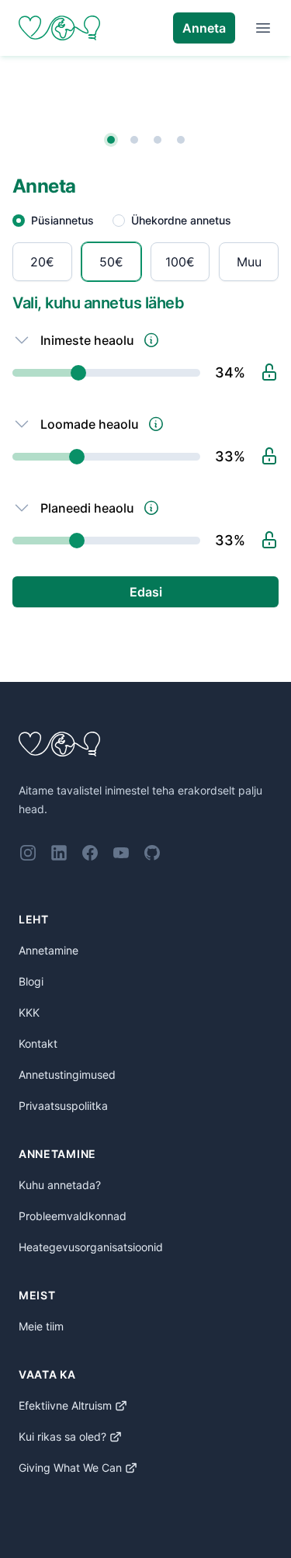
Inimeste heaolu (87, 340)
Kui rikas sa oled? (62, 1436)
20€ (42, 262)
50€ (111, 262)
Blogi (31, 981)
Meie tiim (41, 1326)
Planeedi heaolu (87, 508)
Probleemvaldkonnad (72, 1215)
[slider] (106, 373)
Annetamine (48, 950)
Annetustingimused (67, 1074)
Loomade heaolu (89, 424)
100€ (180, 262)
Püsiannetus (62, 220)
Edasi (146, 592)
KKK (29, 1012)
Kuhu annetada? (60, 1184)
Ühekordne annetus (181, 220)
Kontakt (38, 1043)
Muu (249, 262)
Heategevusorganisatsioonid (91, 1247)
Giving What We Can (70, 1467)
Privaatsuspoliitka (63, 1105)
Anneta (204, 28)
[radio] (42, 261)
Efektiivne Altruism (65, 1405)
